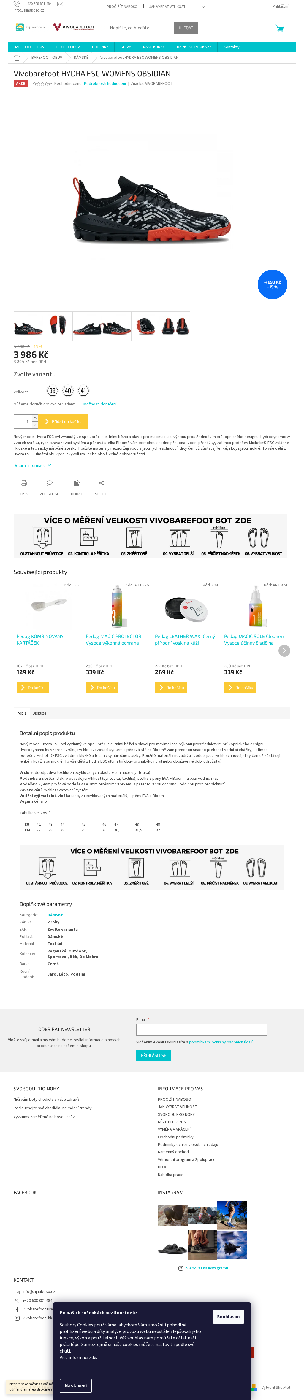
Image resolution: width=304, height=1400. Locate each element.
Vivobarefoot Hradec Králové (48, 1309)
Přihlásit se (153, 1055)
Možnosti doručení (99, 404)
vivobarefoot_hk (37, 1318)
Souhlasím (228, 1316)
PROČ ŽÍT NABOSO (122, 6)
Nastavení (76, 1385)
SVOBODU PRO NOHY (176, 1115)
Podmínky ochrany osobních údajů (188, 1145)
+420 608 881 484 (37, 1301)
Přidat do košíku (67, 421)
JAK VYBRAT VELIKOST (167, 6)
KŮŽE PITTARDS (172, 1122)
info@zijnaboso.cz (39, 1292)
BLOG (163, 1167)
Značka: (152, 84)
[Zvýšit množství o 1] (35, 418)
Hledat (186, 27)
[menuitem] (29, 47)
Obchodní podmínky (176, 1137)
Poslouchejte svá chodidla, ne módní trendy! (53, 1108)
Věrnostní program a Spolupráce (187, 1160)
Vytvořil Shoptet (276, 1388)
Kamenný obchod (173, 1152)
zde (92, 1357)
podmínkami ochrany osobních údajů (221, 1042)
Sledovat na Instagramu (207, 1268)
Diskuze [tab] (40, 713)
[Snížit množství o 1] (35, 424)
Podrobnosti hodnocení (105, 84)
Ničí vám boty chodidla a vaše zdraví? (47, 1099)
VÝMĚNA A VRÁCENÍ (174, 1129)
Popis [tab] (22, 713)
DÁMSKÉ (55, 915)
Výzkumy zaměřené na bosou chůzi (45, 1117)
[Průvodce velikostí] (152, 867)
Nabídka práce (170, 1175)
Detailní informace (30, 466)
